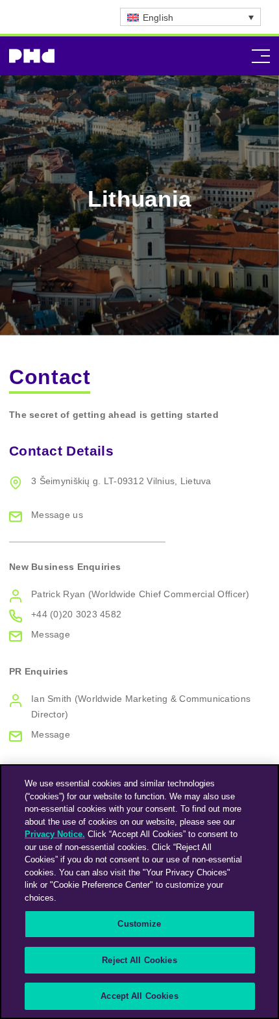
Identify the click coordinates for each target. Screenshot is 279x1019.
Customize (139, 924)
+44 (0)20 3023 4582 (76, 614)
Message (50, 634)
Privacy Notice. (55, 834)
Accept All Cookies (139, 996)
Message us (57, 515)
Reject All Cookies (139, 960)
